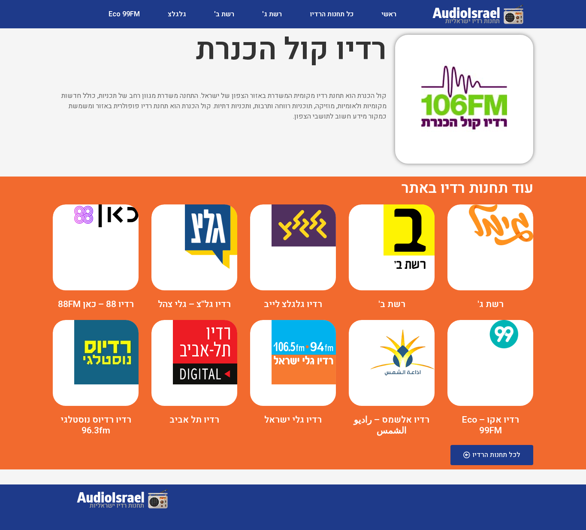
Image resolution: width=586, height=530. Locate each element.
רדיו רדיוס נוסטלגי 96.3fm (95, 425)
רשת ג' (272, 14)
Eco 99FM (124, 14)
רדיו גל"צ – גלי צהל (194, 304)
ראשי (388, 14)
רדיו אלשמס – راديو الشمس (391, 425)
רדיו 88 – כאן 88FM (96, 304)
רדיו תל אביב (194, 419)
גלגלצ (177, 14)
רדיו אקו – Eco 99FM (490, 425)
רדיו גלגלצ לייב (293, 304)
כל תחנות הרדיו (331, 14)
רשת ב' (224, 14)
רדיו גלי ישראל (293, 419)
